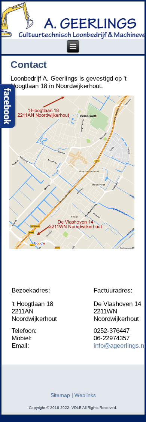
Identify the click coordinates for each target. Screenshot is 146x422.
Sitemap (60, 395)
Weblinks (85, 395)
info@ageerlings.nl (120, 345)
